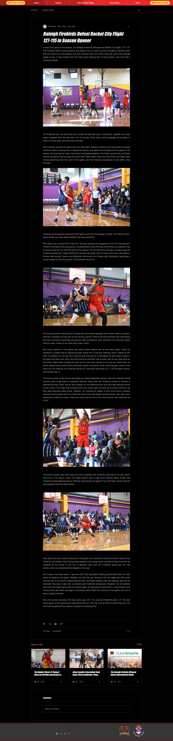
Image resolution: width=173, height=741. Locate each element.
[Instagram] (61, 734)
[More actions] (128, 26)
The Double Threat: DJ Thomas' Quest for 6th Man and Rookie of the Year (47, 673)
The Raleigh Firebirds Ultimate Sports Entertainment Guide (123, 673)
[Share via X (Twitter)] (50, 624)
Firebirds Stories (48, 10)
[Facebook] (57, 734)
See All (139, 644)
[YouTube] (69, 734)
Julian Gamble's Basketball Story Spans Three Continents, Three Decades (86, 673)
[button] (138, 2)
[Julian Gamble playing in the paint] (87, 658)
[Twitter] (65, 734)
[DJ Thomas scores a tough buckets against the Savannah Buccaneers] (48, 658)
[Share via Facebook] (44, 624)
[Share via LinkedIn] (55, 624)
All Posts (34, 10)
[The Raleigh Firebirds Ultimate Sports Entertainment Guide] (125, 658)
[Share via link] (61, 624)
